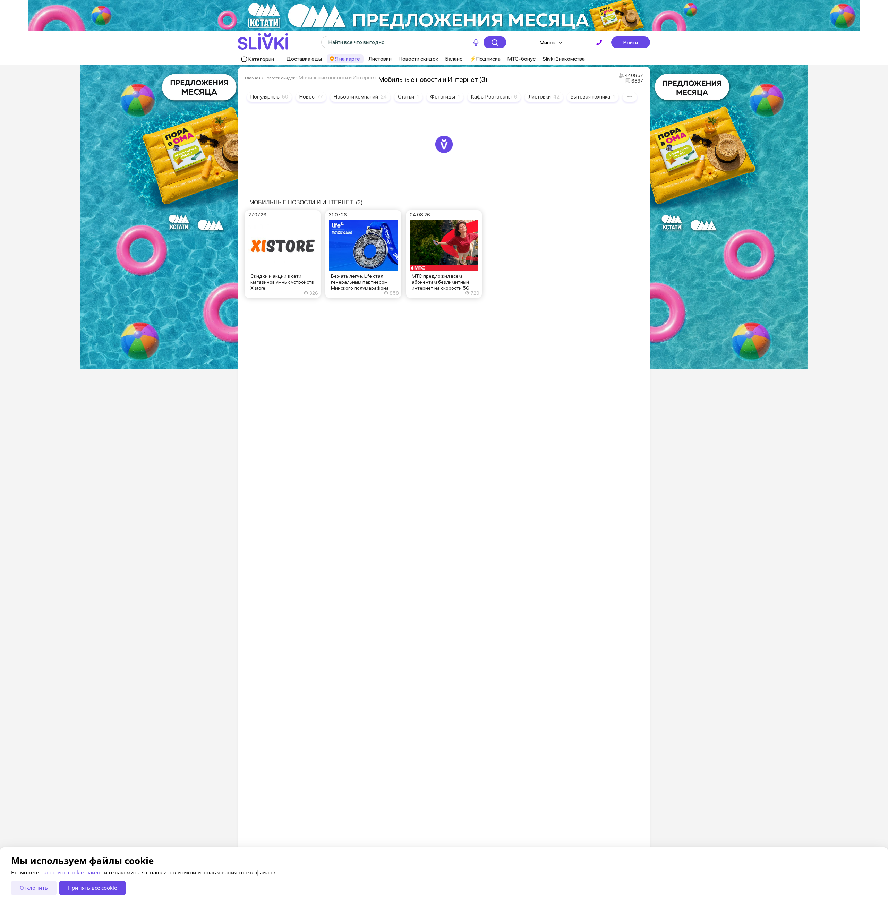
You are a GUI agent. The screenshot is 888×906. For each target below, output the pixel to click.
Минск (547, 42)
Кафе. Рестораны (494, 97)
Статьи (408, 97)
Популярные (269, 97)
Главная (253, 78)
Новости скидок (418, 58)
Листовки (380, 58)
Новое (311, 97)
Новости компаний (360, 97)
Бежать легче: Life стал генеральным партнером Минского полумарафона (360, 282)
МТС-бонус (521, 58)
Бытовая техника (593, 97)
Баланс (453, 58)
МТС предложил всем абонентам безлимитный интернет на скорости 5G (440, 282)
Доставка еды (304, 58)
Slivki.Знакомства (564, 58)
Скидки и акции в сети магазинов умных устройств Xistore (282, 282)
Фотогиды (445, 97)
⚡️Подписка (485, 58)
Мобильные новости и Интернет (305, 202)
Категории (261, 59)
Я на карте (347, 58)
